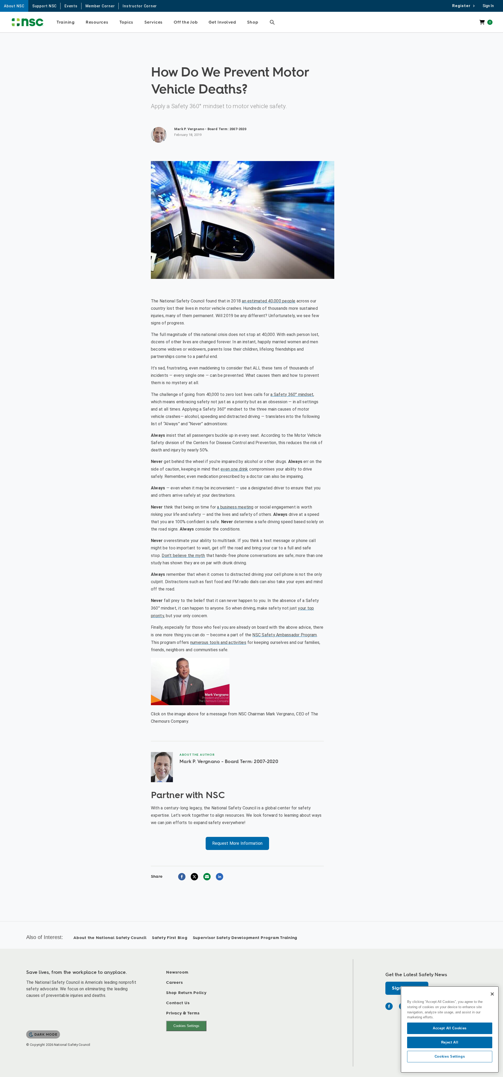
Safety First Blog (170, 938)
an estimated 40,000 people (268, 301)
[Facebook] (389, 1006)
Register (462, 5)
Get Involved (222, 22)
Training (66, 22)
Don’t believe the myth (183, 555)
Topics (126, 22)
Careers (174, 983)
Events (71, 6)
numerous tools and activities (218, 642)
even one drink (234, 469)
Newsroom (177, 972)
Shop (252, 22)
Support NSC (44, 6)
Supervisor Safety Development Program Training (245, 938)
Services (153, 22)
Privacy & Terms (182, 1013)
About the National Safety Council (110, 938)
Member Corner (100, 6)
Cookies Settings (186, 1026)
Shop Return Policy (186, 993)
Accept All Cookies (450, 1028)
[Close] (492, 994)
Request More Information (237, 843)
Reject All (449, 1042)
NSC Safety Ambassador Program (284, 634)
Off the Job (186, 22)
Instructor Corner (140, 6)
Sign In (488, 6)
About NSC (14, 6)
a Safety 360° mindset (291, 394)
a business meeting (235, 507)
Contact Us (178, 1003)
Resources (97, 22)
